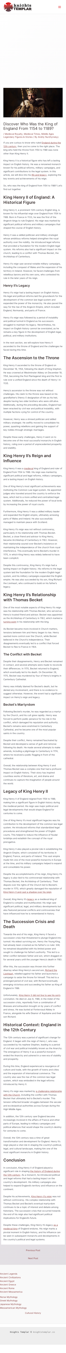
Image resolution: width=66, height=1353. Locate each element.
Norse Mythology (9, 1297)
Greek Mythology (9, 1300)
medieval (28, 468)
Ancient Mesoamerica (11, 1291)
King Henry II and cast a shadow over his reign (27, 892)
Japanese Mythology (10, 1304)
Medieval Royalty (14, 134)
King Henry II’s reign (41, 1196)
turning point (9, 622)
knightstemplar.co (44, 1332)
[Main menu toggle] (59, 7)
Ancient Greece (8, 1284)
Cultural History (33, 1313)
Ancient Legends (8, 1273)
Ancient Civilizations (10, 1277)
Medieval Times (32, 134)
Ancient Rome (7, 1288)
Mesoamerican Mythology (13, 1308)
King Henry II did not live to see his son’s (39, 995)
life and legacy (39, 175)
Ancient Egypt (7, 1281)
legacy (30, 899)
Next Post (33, 1258)
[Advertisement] (33, 48)
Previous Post (33, 1250)
